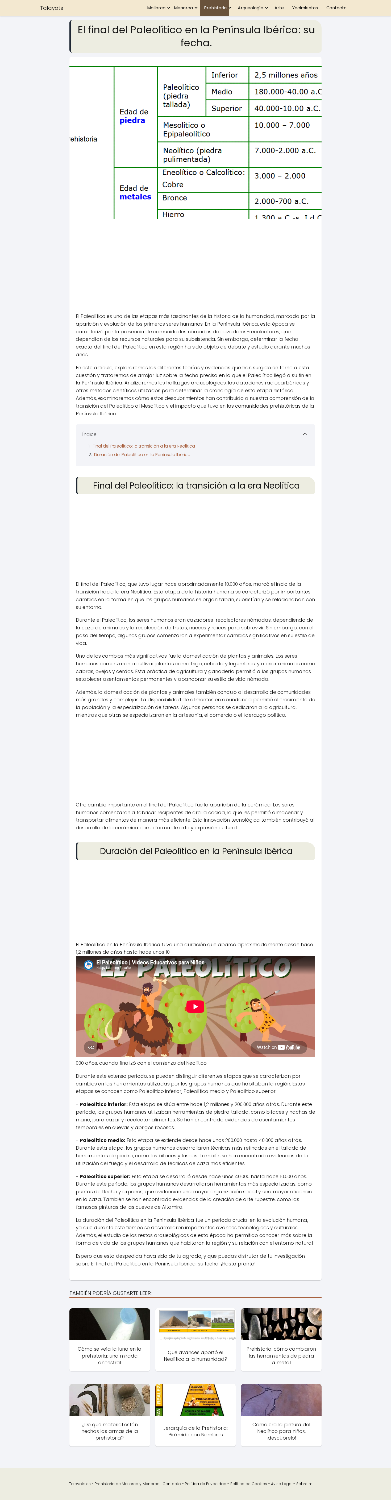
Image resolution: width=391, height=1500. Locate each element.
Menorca (183, 8)
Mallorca (156, 8)
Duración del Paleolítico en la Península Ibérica (142, 455)
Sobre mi (304, 1483)
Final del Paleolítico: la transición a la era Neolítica (144, 446)
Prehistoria (215, 8)
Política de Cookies (248, 1483)
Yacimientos (305, 8)
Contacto (336, 8)
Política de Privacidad (205, 1483)
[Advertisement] (195, 267)
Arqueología (250, 8)
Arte (279, 8)
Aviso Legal (281, 1483)
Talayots (51, 8)
